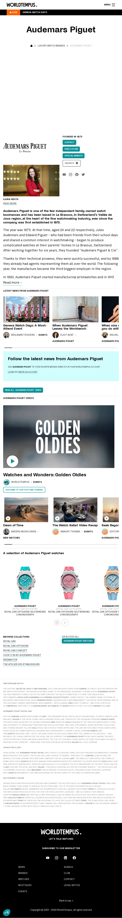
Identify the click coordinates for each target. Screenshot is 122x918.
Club (67, 873)
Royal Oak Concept (15, 651)
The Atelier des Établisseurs (21, 664)
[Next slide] (65, 622)
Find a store (71, 149)
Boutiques (25, 885)
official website (73, 156)
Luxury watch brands (51, 46)
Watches (23, 879)
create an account (27, 372)
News (21, 867)
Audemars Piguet (63, 341)
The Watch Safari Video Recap (75, 525)
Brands (23, 873)
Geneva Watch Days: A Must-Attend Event (25, 327)
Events (43, 335)
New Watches (11, 538)
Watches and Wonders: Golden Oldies (44, 474)
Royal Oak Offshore (16, 646)
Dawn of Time (13, 525)
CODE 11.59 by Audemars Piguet (22, 655)
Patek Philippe (28, 783)
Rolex (14, 783)
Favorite (69, 163)
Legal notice (72, 885)
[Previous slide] (57, 622)
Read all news (23, 390)
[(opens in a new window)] (61, 90)
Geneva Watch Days (35, 12)
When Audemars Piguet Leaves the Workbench (70, 327)
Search (68, 867)
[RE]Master (10, 660)
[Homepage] (22, 5)
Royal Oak (9, 641)
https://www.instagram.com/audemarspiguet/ (70, 174)
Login (11, 372)
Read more (10, 204)
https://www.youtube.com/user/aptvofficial (64, 174)
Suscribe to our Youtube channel (24, 490)
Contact (69, 142)
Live (14, 12)
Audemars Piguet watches (78, 641)
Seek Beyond (111, 525)
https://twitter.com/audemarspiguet (83, 174)
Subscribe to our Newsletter (61, 848)
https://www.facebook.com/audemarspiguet (76, 174)
